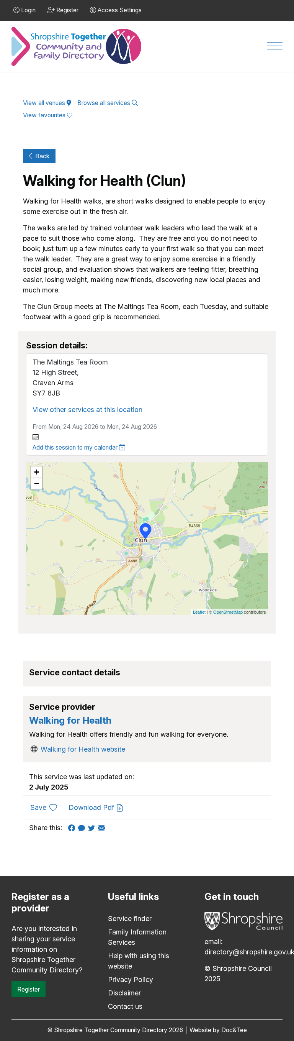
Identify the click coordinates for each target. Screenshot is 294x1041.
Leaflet (199, 612)
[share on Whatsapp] (83, 828)
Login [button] (28, 10)
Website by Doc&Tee (218, 1030)
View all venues (45, 103)
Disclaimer (124, 993)
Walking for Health (70, 720)
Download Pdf (92, 807)
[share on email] (103, 828)
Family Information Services (137, 937)
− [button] (36, 483)
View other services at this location (87, 410)
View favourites (45, 115)
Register (28, 989)
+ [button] (36, 472)
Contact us (125, 1006)
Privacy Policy (130, 979)
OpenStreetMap (228, 612)
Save (46, 807)
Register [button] (66, 10)
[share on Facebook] (73, 828)
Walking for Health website (83, 749)
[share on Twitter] (93, 828)
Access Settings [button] (119, 10)
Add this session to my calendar (76, 447)
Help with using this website (138, 961)
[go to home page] (76, 46)
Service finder (130, 919)
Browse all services (104, 103)
